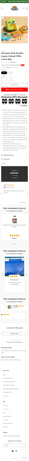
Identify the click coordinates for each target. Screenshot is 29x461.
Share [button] (4, 163)
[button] (2, 8)
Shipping (8, 67)
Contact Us (6, 409)
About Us (5, 396)
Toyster (16, 458)
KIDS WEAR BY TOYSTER (9, 385)
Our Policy (5, 420)
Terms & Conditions (8, 423)
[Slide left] (11, 48)
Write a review (14, 333)
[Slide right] (18, 48)
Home (4, 374)
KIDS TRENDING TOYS (8, 378)
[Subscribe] (24, 445)
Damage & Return (7, 416)
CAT (10, 72)
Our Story (5, 405)
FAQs (4, 412)
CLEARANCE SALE (7, 392)
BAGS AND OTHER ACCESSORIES (11, 389)
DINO (4, 72)
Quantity (3, 76)
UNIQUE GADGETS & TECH (9, 381)
